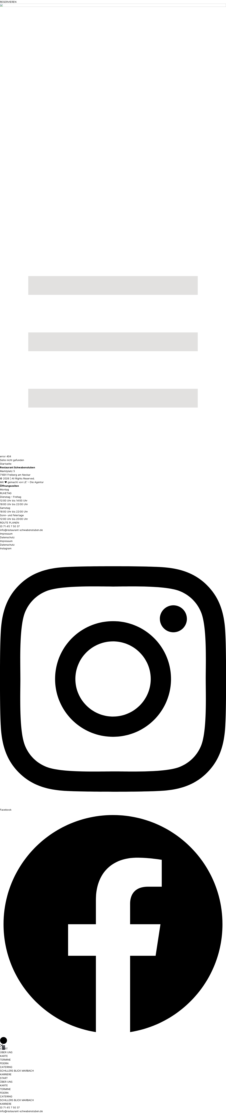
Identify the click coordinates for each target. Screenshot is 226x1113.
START (4, 1078)
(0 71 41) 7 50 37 (10, 1107)
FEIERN (4, 1063)
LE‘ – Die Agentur (34, 482)
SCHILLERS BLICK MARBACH (17, 1070)
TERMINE (5, 1059)
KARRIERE (6, 1074)
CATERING (6, 1067)
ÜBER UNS (6, 1052)
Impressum (6, 533)
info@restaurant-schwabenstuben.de (21, 530)
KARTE (4, 1055)
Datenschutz (7, 537)
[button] (3, 1040)
